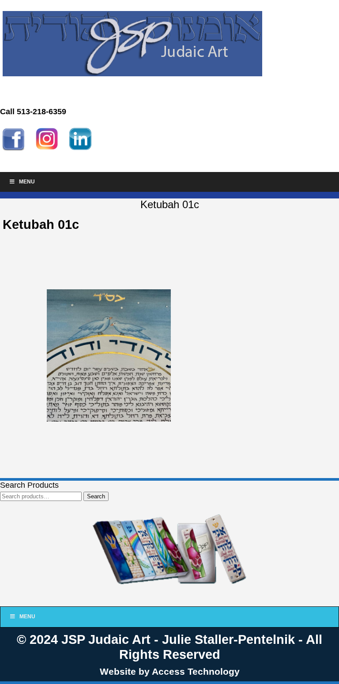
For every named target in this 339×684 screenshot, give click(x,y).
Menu (27, 182)
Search (96, 496)
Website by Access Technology (170, 671)
